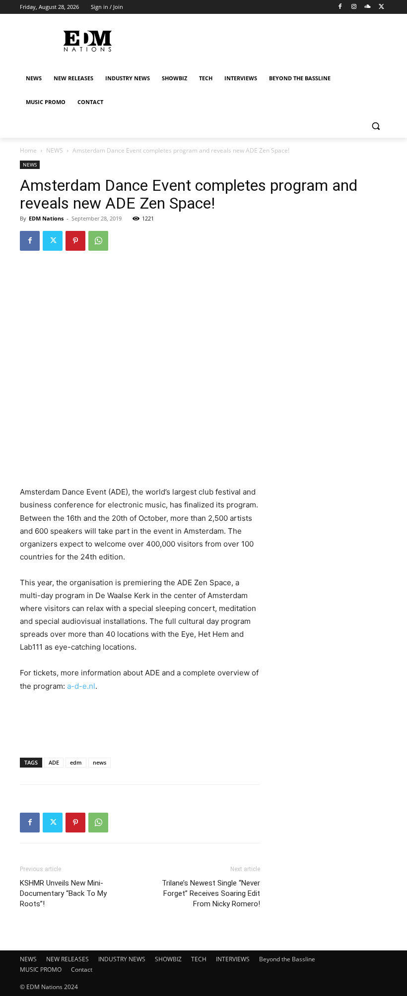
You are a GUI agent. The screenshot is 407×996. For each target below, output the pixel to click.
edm (76, 762)
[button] (375, 126)
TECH (198, 959)
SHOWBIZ (168, 959)
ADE (54, 762)
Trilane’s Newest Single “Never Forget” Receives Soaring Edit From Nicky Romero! (211, 893)
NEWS (54, 150)
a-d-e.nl (81, 686)
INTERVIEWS (233, 959)
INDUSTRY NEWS (121, 959)
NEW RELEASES (67, 959)
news (99, 762)
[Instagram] (354, 7)
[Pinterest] (75, 241)
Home (28, 150)
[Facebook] (340, 7)
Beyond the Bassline (287, 959)
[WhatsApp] (98, 241)
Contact (81, 969)
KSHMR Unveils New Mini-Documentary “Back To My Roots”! (63, 893)
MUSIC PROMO (41, 969)
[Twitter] (381, 7)
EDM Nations (46, 218)
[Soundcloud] (367, 7)
